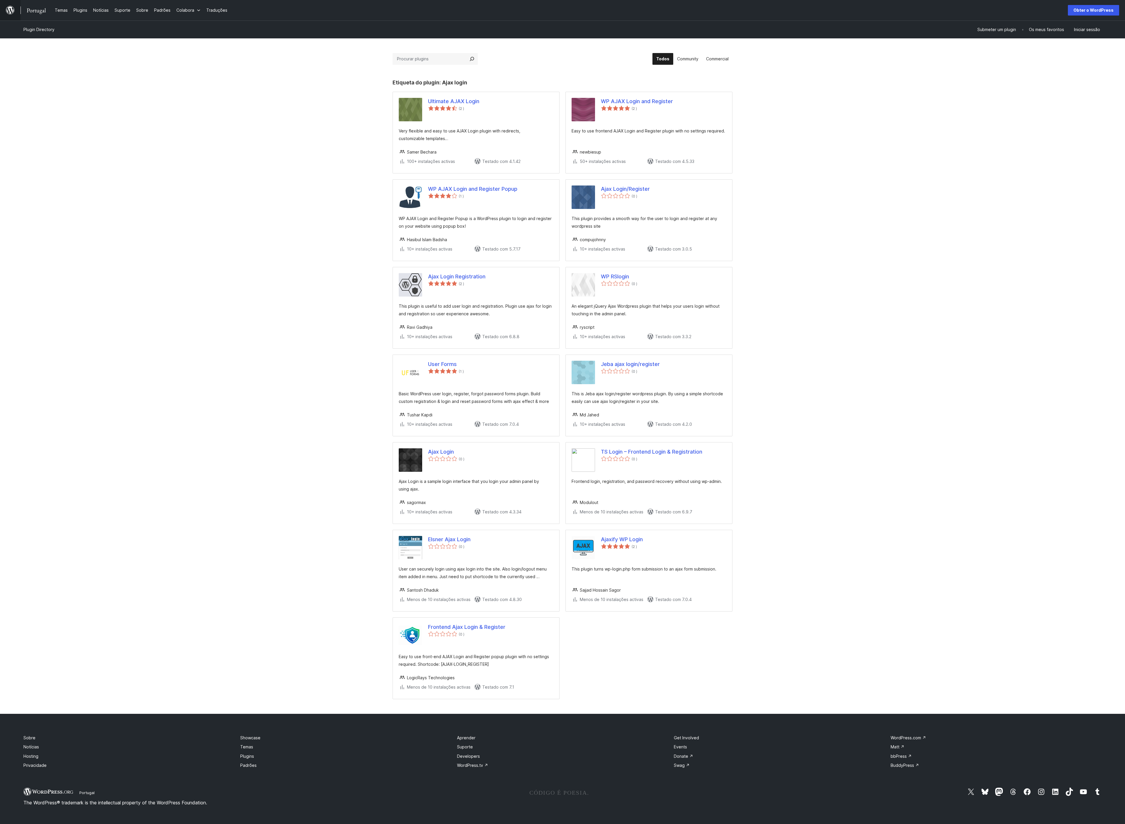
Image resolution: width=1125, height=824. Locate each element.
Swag (682, 765)
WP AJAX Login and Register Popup (472, 189)
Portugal (87, 792)
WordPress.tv (472, 765)
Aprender (466, 737)
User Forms (442, 364)
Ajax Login (441, 452)
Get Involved (686, 737)
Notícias (31, 746)
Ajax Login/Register (625, 189)
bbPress (901, 756)
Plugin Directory (38, 29)
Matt (897, 746)
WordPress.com (908, 737)
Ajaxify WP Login (622, 539)
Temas (246, 746)
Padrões (248, 765)
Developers (468, 756)
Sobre (29, 737)
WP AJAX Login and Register (637, 101)
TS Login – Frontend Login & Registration (651, 452)
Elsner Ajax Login (449, 539)
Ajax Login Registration (456, 276)
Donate (683, 756)
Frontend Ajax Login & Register (466, 627)
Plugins (247, 756)
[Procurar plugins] (472, 59)
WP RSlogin (615, 276)
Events (680, 746)
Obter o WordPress (1093, 10)
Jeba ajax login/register (630, 364)
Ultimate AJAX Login (453, 101)
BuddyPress (905, 765)
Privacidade (35, 765)
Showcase (250, 737)
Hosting (30, 756)
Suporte (465, 746)
